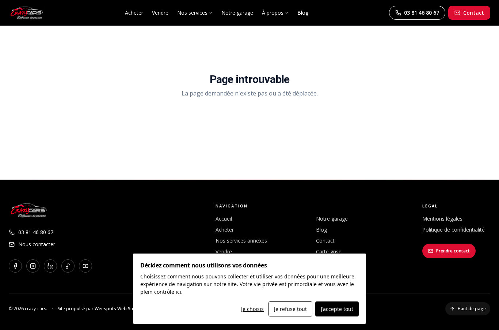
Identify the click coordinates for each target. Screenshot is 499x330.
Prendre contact (453, 251)
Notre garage (237, 12)
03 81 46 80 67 (421, 12)
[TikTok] (68, 266)
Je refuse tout (290, 308)
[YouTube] (85, 266)
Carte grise (329, 251)
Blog (302, 12)
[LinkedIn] (50, 266)
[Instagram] (32, 266)
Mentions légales (442, 218)
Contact (473, 12)
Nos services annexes (241, 240)
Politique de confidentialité (453, 229)
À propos (272, 12)
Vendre (160, 12)
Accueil (224, 218)
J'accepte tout (337, 308)
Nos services (192, 12)
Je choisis (252, 308)
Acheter (134, 12)
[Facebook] (15, 266)
